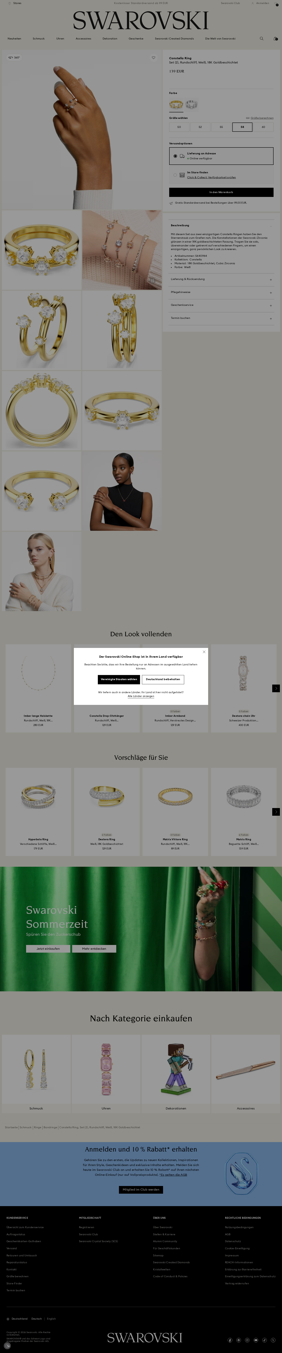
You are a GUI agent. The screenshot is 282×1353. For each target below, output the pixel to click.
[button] (204, 651)
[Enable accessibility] (7, 1345)
